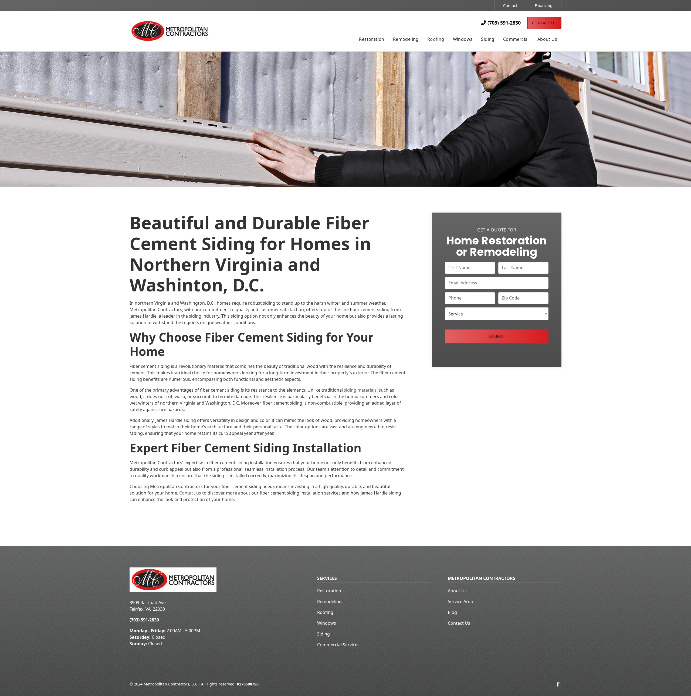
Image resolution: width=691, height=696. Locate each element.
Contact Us (544, 22)
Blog (452, 612)
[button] (371, 40)
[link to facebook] (558, 684)
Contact (510, 5)
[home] (180, 31)
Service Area (460, 601)
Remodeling (329, 601)
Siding (323, 634)
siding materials (360, 390)
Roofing (325, 612)
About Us (457, 591)
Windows (326, 623)
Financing (544, 5)
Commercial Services (338, 645)
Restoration (329, 591)
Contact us (190, 493)
